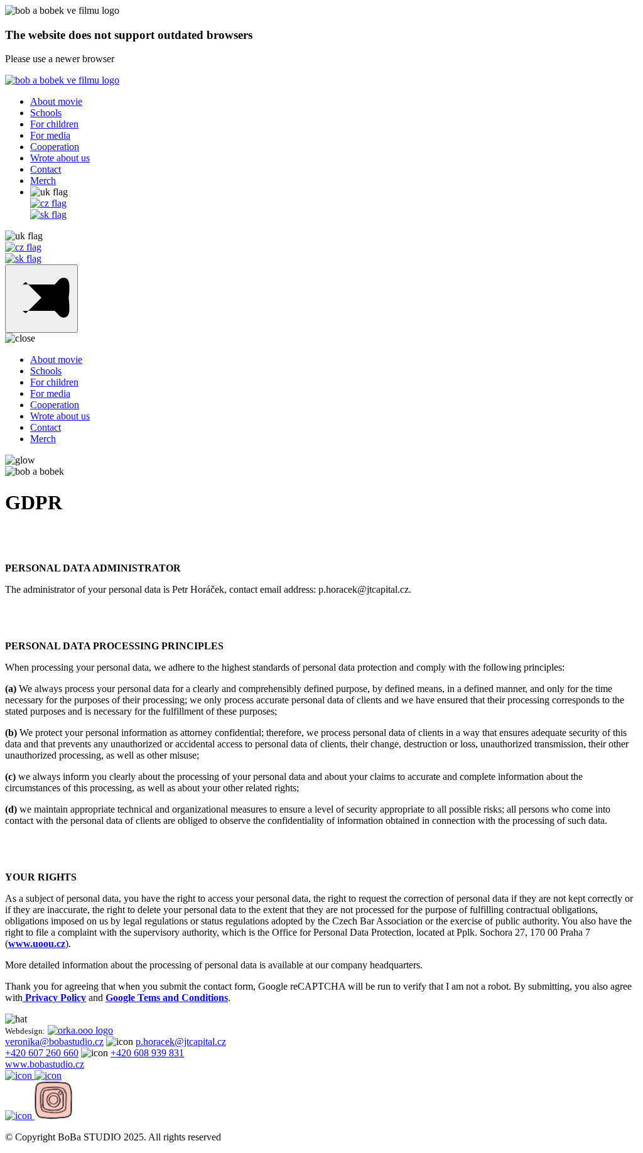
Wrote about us (60, 158)
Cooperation (54, 146)
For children (54, 124)
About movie (56, 101)
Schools (46, 112)
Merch (43, 180)
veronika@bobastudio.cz (54, 1041)
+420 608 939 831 (147, 1052)
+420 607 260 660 (41, 1052)
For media (50, 135)
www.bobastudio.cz (44, 1064)
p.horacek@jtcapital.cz (181, 1041)
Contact (45, 169)
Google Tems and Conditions (166, 997)
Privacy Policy (54, 997)
